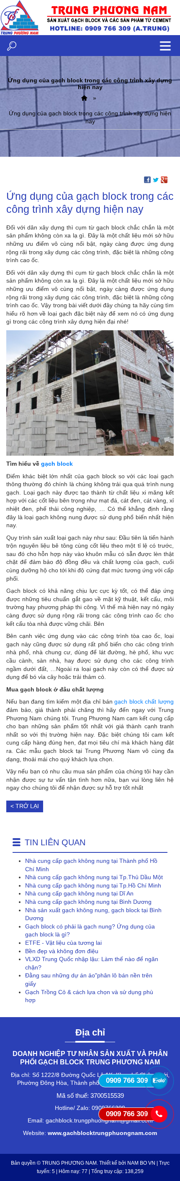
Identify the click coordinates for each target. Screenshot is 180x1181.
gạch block (57, 463)
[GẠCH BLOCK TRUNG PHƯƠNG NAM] (84, 97)
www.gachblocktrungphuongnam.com (102, 1133)
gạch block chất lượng (144, 701)
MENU (165, 45)
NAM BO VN (141, 1163)
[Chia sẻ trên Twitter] (155, 179)
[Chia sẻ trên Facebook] (147, 179)
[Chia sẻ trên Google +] (164, 179)
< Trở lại (24, 806)
